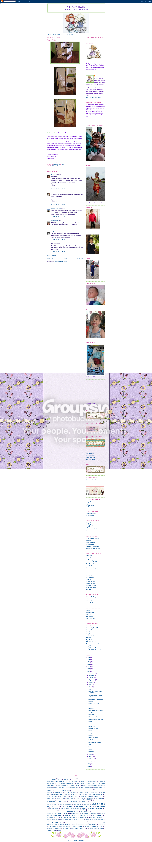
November (92, 675)
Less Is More (89, 616)
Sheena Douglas (66, 819)
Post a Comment (51, 255)
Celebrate (91, 724)
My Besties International (92, 644)
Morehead (62, 810)
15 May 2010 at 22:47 (58, 188)
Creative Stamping (86, 787)
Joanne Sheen (98, 800)
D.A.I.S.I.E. (59, 789)
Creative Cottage (72, 787)
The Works (93, 824)
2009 (89, 764)
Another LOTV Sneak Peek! (95, 699)
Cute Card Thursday (91, 585)
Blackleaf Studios (88, 779)
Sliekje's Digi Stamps (91, 506)
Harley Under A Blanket (94, 733)
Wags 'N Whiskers (64, 826)
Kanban (84, 801)
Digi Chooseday (90, 544)
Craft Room (80, 783)
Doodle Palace (70, 792)
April (90, 754)
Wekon (87, 826)
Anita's (60, 778)
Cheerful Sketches (91, 630)
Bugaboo (88, 504)
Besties (66, 779)
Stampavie (60, 821)
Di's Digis (88, 614)
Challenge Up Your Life (92, 627)
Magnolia (100, 806)
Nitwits (82, 810)
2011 (89, 668)
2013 (89, 664)
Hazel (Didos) (54, 220)
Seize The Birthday (91, 587)
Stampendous (69, 821)
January (91, 761)
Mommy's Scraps (52, 810)
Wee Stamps (77, 826)
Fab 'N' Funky (89, 560)
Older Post (80, 258)
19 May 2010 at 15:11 (58, 251)
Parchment (95, 811)
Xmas (59, 830)
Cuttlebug (50, 789)
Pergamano (75, 813)
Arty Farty (81, 778)
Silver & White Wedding (94, 742)
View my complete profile (93, 97)
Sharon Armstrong (53, 819)
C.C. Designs (73, 781)
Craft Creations (90, 453)
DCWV (97, 789)
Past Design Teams (58, 34)
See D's (92, 817)
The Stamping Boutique (80, 824)
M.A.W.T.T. (88, 638)
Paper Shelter (89, 566)
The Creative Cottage (52, 132)
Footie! (90, 721)
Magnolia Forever (90, 639)
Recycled (64, 817)
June (90, 686)
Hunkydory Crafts (90, 455)
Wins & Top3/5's (70, 34)
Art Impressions (71, 778)
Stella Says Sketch (91, 513)
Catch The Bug (90, 612)
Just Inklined (74, 801)
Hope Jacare (90, 798)
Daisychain (76, 7)
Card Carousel (91, 781)
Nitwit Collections (90, 457)
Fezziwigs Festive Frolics (92, 636)
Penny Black (89, 646)
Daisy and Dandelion (73, 789)
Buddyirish (50, 781)
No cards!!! (91, 714)
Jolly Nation (51, 801)
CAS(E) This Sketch (91, 581)
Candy (82, 781)
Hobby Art (50, 798)
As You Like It (89, 575)
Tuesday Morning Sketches (93, 548)
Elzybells (82, 794)
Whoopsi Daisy (78, 828)
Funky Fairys (63, 796)
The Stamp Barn (65, 824)
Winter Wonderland (91, 603)
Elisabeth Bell (57, 794)
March (91, 756)
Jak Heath (87, 800)
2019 (89, 659)
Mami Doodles (65, 808)
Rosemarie (73, 817)
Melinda (90, 701)
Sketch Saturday (90, 618)
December (92, 673)
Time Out (88, 589)
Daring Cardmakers (91, 599)
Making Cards (54, 808)
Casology (88, 540)
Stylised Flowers (93, 706)
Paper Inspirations (59, 811)
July (90, 684)
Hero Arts (55, 165)
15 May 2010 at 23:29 (58, 204)
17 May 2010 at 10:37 (58, 239)
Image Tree (50, 800)
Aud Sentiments (90, 577)
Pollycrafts (98, 815)
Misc (83, 808)
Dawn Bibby (89, 789)
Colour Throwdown (91, 558)
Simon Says (89, 531)
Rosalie (90, 730)
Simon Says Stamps (91, 568)
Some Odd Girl (98, 819)
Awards (95, 778)
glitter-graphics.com (76, 840)
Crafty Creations (90, 633)
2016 (89, 662)
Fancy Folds (91, 726)
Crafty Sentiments (90, 542)
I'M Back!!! (91, 708)
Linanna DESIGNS (56, 208)
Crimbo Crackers (90, 583)
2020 (89, 657)
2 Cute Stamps (51, 778)
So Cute (90, 744)
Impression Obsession (63, 800)
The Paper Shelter (90, 459)
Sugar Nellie (56, 823)
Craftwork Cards (62, 785)
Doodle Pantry (83, 792)
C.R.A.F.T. (88, 579)
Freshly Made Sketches (92, 562)
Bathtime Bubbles (93, 728)
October (91, 677)
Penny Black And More (92, 647)
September (92, 680)
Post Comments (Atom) (61, 261)
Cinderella (91, 751)
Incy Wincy (89, 527)
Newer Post (50, 258)
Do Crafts (58, 792)
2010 (89, 671)
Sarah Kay (83, 817)
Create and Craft (59, 787)
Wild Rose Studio (96, 828)
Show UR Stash (78, 819)
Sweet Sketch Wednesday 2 (93, 650)
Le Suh (86, 804)
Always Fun (89, 523)
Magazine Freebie (83, 806)
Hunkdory (99, 798)
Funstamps (74, 796)
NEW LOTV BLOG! (93, 737)
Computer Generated (65, 783)
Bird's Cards (76, 779)
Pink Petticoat (70, 815)
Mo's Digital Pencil (91, 642)
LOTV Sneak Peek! (93, 703)
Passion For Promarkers (92, 546)
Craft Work (91, 783)
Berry (52, 231)
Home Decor (70, 798)
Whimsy (57, 828)
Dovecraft (94, 792)
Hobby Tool (60, 798)
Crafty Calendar (90, 631)
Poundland (50, 817)
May (90, 689)
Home (49, 34)
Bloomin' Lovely (92, 717)
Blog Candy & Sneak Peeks (95, 719)
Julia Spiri (62, 801)
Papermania (85, 811)
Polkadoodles (89, 600)
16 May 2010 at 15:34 (58, 216)
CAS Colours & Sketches (92, 538)
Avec (89, 778)
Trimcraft (102, 824)
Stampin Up (81, 821)
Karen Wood (93, 801)
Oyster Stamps (94, 810)
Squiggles (50, 821)
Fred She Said (52, 796)
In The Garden (92, 740)
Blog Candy (99, 779)
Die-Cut (65, 790)
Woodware (51, 830)
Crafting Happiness (91, 525)
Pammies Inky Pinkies (92, 529)
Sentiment (100, 817)
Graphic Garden (86, 796)
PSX (57, 817)
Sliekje (88, 819)
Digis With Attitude (92, 790)
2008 (89, 766)
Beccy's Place (89, 502)
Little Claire (67, 806)
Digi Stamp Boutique (77, 790)
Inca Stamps (76, 800)
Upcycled (52, 826)
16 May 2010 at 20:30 (58, 227)
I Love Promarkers (91, 564)
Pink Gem (57, 815)
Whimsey (49, 828)
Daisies (90, 749)
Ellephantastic (71, 794)
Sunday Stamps (90, 515)
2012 (89, 666)
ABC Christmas (90, 556)
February (91, 758)
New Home (91, 746)
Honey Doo (79, 798)
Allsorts (88, 610)
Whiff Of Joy (97, 826)
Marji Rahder (75, 808)
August (91, 682)
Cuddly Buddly (98, 787)
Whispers (66, 828)
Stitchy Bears (93, 821)
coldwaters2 (54, 192)
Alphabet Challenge (91, 597)
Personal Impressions (90, 813)
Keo (55, 804)
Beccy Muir (56, 780)
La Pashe (77, 804)
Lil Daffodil (54, 174)
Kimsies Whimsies (65, 804)
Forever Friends (95, 794)
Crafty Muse (75, 785)
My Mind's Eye (72, 810)
